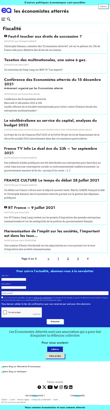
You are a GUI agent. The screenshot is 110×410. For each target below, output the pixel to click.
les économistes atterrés (41, 10)
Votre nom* (5, 276)
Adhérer (103, 6)
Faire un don (55, 356)
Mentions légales (23, 399)
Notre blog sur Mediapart (14, 371)
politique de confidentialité (42, 298)
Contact (12, 399)
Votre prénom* (6, 284)
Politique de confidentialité (41, 399)
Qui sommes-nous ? (35, 395)
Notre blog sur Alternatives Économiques (22, 366)
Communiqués (77, 395)
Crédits (55, 399)
